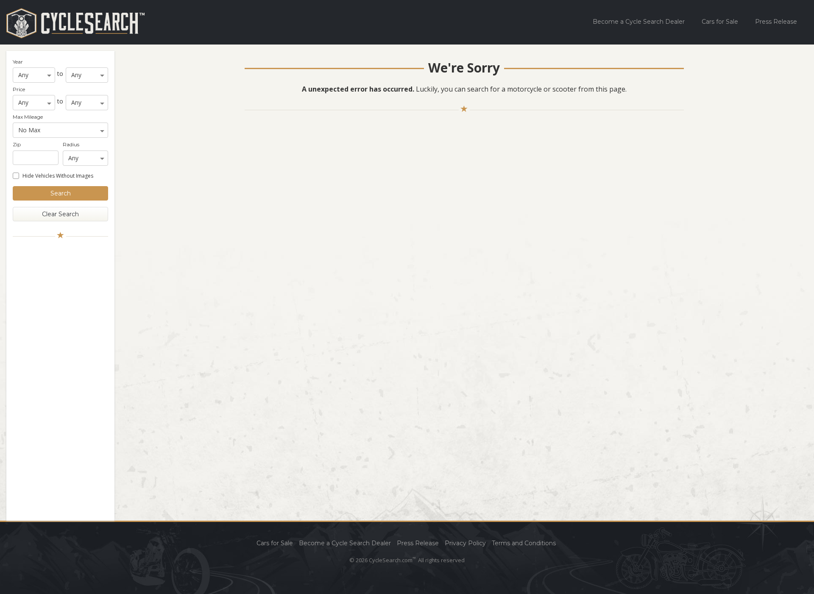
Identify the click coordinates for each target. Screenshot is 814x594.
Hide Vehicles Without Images (57, 175)
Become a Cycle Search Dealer (639, 21)
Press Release (776, 21)
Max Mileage (28, 117)
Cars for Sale (720, 21)
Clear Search (60, 214)
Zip (17, 144)
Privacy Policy (465, 543)
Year (18, 62)
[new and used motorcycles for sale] (75, 23)
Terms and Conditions (524, 543)
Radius (71, 144)
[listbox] (34, 75)
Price (19, 89)
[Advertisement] (61, 378)
